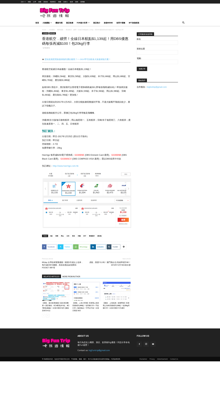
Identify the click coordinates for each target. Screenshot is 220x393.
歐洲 (71, 2)
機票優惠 (60, 30)
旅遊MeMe (108, 22)
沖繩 (79, 236)
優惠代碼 (59, 22)
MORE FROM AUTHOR (71, 277)
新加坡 (46, 2)
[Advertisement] (123, 13)
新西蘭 (82, 2)
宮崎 (56, 236)
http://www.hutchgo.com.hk (66, 166)
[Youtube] (153, 344)
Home (44, 30)
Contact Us (174, 359)
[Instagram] (146, 344)
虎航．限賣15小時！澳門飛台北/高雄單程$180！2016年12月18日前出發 (110, 263)
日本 (22, 2)
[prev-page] (43, 315)
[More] (124, 246)
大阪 (51, 236)
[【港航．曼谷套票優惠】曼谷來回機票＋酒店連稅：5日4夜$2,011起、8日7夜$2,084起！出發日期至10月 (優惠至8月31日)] (56, 291)
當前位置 (141, 49)
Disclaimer (143, 359)
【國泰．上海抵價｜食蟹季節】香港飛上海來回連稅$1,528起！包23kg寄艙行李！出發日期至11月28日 (116, 305)
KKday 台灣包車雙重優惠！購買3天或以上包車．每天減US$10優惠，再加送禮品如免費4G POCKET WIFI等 (62, 265)
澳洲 (76, 2)
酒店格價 (69, 22)
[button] (183, 23)
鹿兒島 (99, 236)
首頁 (37, 22)
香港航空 (92, 236)
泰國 (39, 2)
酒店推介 (96, 22)
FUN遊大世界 (82, 22)
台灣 (34, 2)
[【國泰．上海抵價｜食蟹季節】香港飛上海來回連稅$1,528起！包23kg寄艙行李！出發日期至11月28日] (117, 291)
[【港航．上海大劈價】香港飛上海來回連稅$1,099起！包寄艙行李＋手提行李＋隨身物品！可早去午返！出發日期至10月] (86, 291)
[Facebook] (139, 344)
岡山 (62, 236)
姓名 (139, 39)
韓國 (29, 2)
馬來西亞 (53, 2)
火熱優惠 (46, 22)
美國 (59, 2)
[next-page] (47, 315)
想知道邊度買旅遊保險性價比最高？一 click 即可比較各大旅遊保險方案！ (78, 59)
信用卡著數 (120, 22)
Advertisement (162, 359)
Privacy (152, 359)
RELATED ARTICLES (51, 277)
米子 (84, 236)
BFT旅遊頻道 (134, 22)
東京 (73, 236)
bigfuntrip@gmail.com (157, 87)
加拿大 (65, 2)
